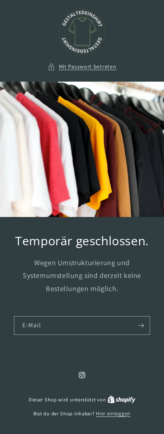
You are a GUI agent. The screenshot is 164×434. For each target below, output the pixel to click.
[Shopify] (121, 399)
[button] (82, 67)
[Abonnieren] (141, 325)
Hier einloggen (113, 413)
